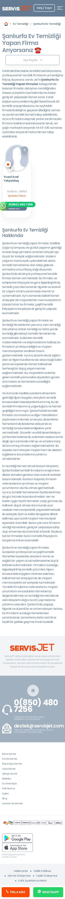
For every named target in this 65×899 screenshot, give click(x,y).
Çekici (5, 793)
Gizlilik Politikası (42, 871)
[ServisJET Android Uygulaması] (17, 838)
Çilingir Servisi (9, 773)
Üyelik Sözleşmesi (46, 876)
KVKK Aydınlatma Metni (32, 880)
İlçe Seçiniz (30, 60)
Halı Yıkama (8, 788)
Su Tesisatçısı (9, 783)
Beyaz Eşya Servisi (12, 763)
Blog (4, 798)
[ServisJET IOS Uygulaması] (17, 847)
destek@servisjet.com (39, 726)
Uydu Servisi (8, 768)
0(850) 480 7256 (36, 705)
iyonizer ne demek (12, 803)
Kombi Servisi (9, 758)
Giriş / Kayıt (44, 8)
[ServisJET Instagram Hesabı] (33, 690)
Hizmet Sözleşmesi (19, 876)
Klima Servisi (9, 753)
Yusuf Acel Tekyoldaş (11, 179)
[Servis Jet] (6, 24)
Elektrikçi (6, 778)
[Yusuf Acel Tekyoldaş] (17, 158)
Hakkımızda (21, 871)
